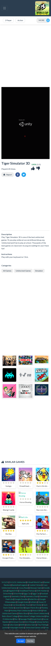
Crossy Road (23, 588)
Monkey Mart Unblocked (20, 610)
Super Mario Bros (32, 608)
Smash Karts (37, 619)
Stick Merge (30, 622)
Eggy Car (27, 593)
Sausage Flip (25, 619)
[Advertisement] (25, 55)
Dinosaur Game (36, 588)
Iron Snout (16, 605)
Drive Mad (7, 593)
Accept (21, 641)
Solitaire (33, 602)
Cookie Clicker (35, 585)
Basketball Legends (20, 585)
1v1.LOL (5, 582)
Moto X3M (37, 610)
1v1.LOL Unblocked (18, 582)
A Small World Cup (35, 582)
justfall (5, 627)
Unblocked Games (23, 271)
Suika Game (14, 625)
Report (9, 174)
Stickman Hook (17, 622)
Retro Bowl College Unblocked (32, 616)
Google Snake (23, 602)
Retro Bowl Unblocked (38, 613)
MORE (41, 20)
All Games (7, 271)
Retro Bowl (23, 613)
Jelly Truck (26, 605)
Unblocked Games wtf (34, 627)
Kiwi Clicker (37, 605)
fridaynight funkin (16, 627)
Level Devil (19, 608)
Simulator (39, 271)
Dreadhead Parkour (27, 590)
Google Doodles (21, 599)
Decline (30, 641)
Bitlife (23, 625)
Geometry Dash (17, 596)
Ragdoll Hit (13, 590)
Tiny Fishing (42, 625)
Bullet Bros (34, 599)
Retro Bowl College (10, 616)
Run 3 (16, 619)
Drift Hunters (42, 590)
